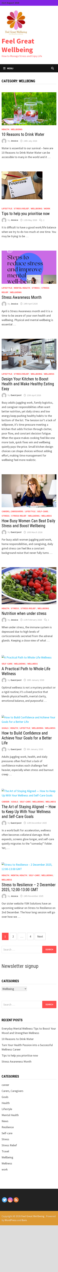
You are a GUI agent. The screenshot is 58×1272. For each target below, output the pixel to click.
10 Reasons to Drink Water (23, 134)
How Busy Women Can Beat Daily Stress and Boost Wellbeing (28, 523)
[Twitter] (4, 1199)
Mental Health (22, 287)
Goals (5, 728)
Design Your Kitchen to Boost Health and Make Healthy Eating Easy (28, 384)
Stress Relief (21, 208)
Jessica (14, 140)
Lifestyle (7, 208)
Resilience (8, 1127)
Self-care (42, 511)
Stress (36, 287)
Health (5, 129)
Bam (24, 1220)
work (47, 208)
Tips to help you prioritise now (26, 213)
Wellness (49, 373)
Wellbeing (16, 129)
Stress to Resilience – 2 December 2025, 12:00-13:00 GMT (29, 887)
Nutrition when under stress (24, 613)
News (5, 1121)
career (5, 801)
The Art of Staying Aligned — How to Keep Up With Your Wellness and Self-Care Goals (29, 811)
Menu (10, 68)
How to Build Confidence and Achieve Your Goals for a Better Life (27, 738)
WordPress (11, 1220)
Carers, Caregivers (12, 511)
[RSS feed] (16, 1199)
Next (40, 936)
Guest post (16, 395)
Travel (5, 1151)
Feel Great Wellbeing (18, 45)
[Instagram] (10, 1199)
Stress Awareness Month (22, 297)
